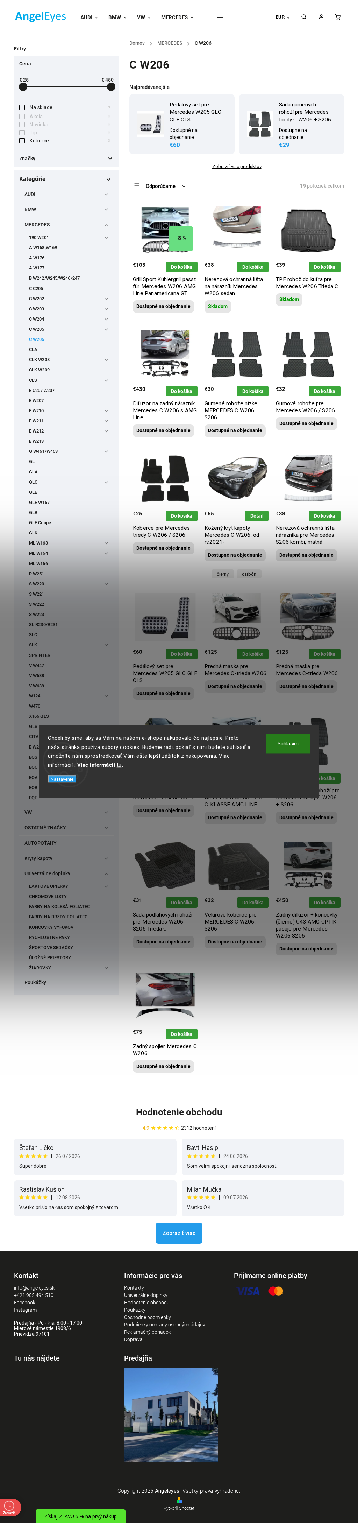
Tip (70, 132)
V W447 (36, 665)
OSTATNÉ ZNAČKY (45, 827)
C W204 (36, 319)
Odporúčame (161, 186)
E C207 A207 (42, 390)
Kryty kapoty (38, 858)
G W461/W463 (43, 451)
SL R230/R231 (43, 624)
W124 (34, 696)
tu (119, 765)
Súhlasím (288, 744)
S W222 (36, 604)
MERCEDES (37, 224)
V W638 (36, 675)
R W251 (36, 573)
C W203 (36, 308)
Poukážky (35, 982)
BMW (30, 209)
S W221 (36, 594)
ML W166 (38, 563)
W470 (34, 706)
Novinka (70, 124)
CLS (33, 380)
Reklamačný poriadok (147, 1332)
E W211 (36, 420)
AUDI (29, 194)
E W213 (36, 441)
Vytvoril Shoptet (179, 1508)
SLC (33, 634)
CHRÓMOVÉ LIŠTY (48, 896)
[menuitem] (91, 17)
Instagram (25, 1310)
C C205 (36, 288)
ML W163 (38, 543)
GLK (33, 532)
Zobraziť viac (179, 1233)
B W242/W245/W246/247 (54, 278)
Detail (257, 516)
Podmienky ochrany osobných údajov (164, 1324)
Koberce (70, 140)
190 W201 (39, 237)
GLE (33, 492)
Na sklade (70, 107)
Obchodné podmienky (147, 1317)
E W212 (36, 431)
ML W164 (38, 553)
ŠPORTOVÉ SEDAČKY (51, 947)
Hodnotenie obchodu (179, 1112)
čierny (223, 574)
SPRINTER (39, 655)
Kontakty (134, 1288)
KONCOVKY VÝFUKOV (51, 927)
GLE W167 (39, 502)
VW (28, 812)
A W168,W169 (43, 247)
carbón (249, 574)
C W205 (36, 329)
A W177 (37, 268)
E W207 (36, 400)
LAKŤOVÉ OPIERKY (49, 886)
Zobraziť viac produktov (237, 166)
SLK (33, 644)
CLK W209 (39, 369)
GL (32, 461)
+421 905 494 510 (33, 1295)
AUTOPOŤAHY (40, 843)
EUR (280, 17)
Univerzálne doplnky (47, 873)
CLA (33, 349)
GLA (33, 472)
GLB (33, 512)
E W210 (36, 410)
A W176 (37, 257)
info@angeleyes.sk (34, 1288)
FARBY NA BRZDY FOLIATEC (58, 916)
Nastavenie (62, 779)
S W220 (36, 584)
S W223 (36, 614)
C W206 (36, 339)
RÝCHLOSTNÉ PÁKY (49, 937)
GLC (33, 482)
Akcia (70, 116)
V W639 (36, 685)
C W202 (36, 298)
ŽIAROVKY (40, 967)
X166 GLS (39, 716)
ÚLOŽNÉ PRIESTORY (50, 957)
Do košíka (181, 267)
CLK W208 (39, 359)
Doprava (133, 1339)
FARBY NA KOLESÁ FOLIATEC (59, 906)
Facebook (24, 1302)
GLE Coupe (40, 522)
